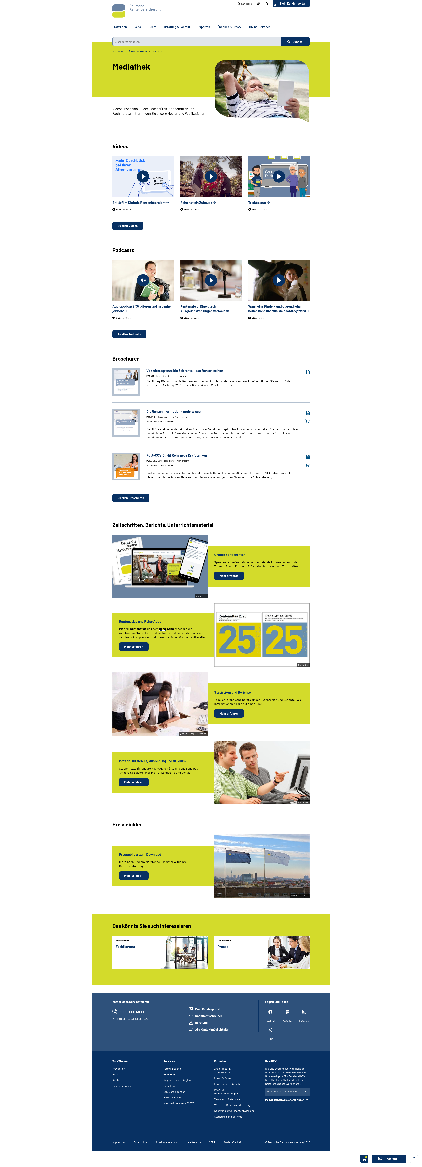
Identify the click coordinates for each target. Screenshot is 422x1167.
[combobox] (196, 41)
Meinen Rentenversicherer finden (285, 1099)
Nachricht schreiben (209, 1016)
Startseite (118, 51)
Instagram (304, 1020)
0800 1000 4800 (132, 1012)
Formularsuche (172, 1068)
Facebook (270, 1020)
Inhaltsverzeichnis (167, 1142)
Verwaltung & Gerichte (227, 1099)
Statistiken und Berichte (228, 1116)
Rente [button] (152, 27)
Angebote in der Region (177, 1080)
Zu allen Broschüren (131, 498)
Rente (116, 1080)
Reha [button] (137, 27)
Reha (115, 1074)
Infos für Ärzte (222, 1078)
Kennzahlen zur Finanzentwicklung (234, 1110)
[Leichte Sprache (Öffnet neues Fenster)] (266, 4)
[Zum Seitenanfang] (414, 1159)
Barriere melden (172, 1097)
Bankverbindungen (174, 1091)
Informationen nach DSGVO (178, 1103)
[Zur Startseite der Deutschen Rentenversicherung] (136, 11)
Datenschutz (141, 1142)
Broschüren (170, 1085)
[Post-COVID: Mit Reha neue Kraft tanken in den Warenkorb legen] (305, 465)
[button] (245, 4)
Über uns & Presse (138, 51)
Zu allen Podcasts (129, 334)
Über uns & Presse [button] (229, 27)
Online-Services (259, 27)
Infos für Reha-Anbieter (228, 1083)
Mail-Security (193, 1142)
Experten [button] (204, 27)
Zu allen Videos (128, 226)
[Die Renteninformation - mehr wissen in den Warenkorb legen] (305, 421)
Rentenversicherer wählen (282, 1091)
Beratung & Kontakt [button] (177, 27)
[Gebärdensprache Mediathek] (258, 4)
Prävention (119, 27)
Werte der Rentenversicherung (232, 1105)
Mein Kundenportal (292, 3)
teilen (270, 1038)
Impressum (118, 1142)
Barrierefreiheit (232, 1142)
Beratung (201, 1022)
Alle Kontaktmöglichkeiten (212, 1029)
